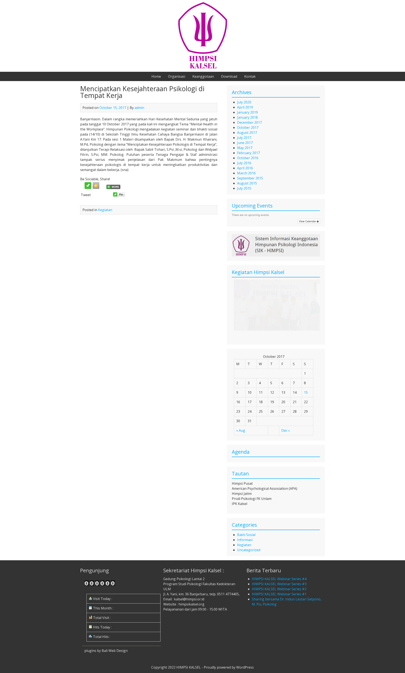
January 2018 (247, 117)
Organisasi (176, 76)
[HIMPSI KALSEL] (202, 67)
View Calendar (308, 221)
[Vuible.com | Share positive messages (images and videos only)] (88, 187)
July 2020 (244, 102)
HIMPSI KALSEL (188, 667)
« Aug (240, 430)
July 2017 (244, 137)
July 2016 (244, 163)
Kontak (250, 76)
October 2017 (247, 127)
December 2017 (249, 122)
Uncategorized (248, 550)
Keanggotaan (203, 76)
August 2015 (247, 183)
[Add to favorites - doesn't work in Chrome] (96, 185)
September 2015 (250, 178)
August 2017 (247, 132)
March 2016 (246, 173)
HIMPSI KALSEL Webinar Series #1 (279, 594)
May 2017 (244, 147)
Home (156, 76)
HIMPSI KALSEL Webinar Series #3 (279, 584)
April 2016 (245, 168)
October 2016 (247, 158)
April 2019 (245, 107)
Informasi (244, 539)
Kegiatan (105, 210)
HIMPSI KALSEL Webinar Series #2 (279, 589)
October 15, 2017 (112, 107)
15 (306, 392)
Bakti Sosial (246, 534)
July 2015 (244, 188)
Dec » (285, 430)
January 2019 (247, 112)
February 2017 (248, 153)
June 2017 (245, 142)
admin (139, 107)
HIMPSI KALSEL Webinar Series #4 (279, 579)
